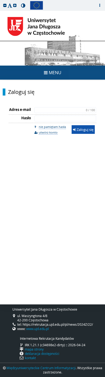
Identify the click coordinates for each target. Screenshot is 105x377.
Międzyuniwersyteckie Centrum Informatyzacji (41, 368)
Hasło (26, 118)
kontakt (30, 358)
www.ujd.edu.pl (37, 329)
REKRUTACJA (52, 53)
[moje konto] (99, 5)
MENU (54, 73)
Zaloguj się (21, 92)
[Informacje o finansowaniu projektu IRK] (36, 5)
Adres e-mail (20, 109)
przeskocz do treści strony (1, 1)
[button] (4, 5)
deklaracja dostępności (42, 353)
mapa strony (34, 349)
